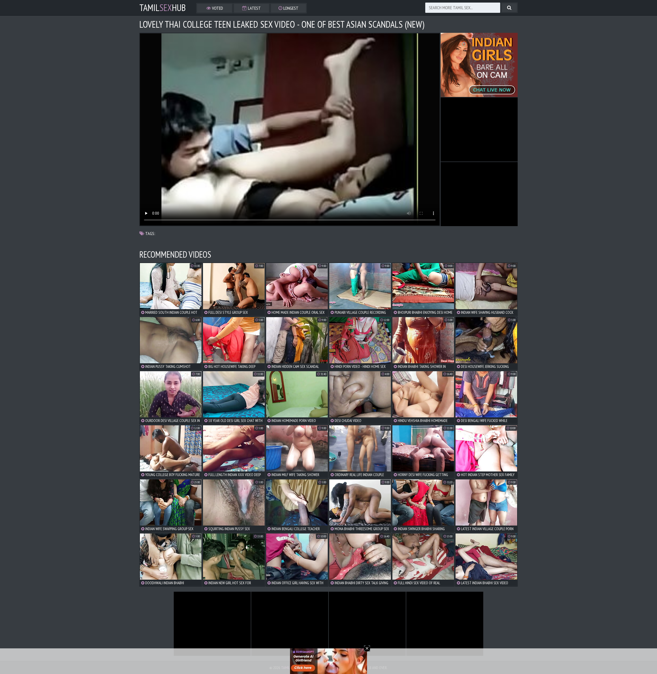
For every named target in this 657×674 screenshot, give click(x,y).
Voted (217, 8)
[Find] (509, 8)
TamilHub (162, 8)
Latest (254, 8)
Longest (290, 8)
